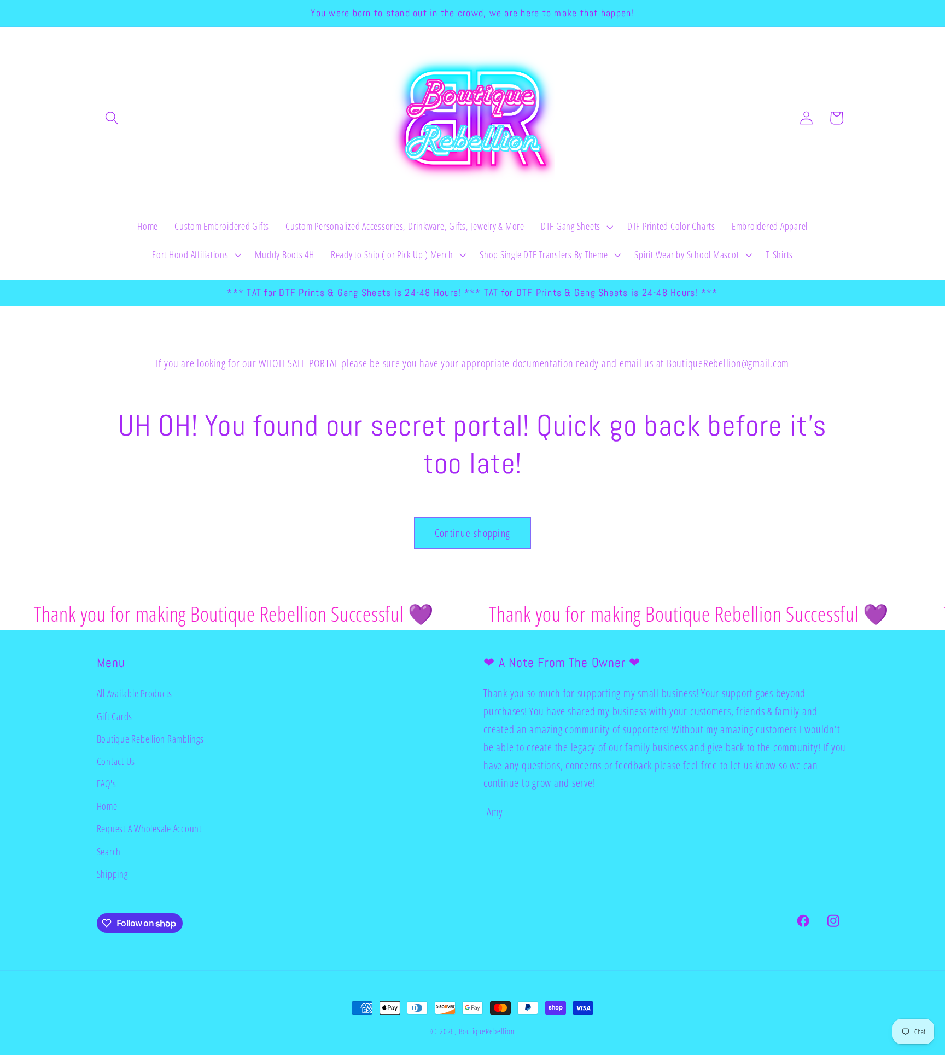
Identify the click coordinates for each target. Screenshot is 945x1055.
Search (109, 851)
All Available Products (135, 693)
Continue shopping (472, 533)
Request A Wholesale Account (149, 828)
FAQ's (106, 783)
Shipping (112, 873)
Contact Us (116, 761)
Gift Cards (115, 716)
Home (107, 806)
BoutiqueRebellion (487, 1031)
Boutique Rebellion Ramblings (150, 738)
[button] (112, 118)
